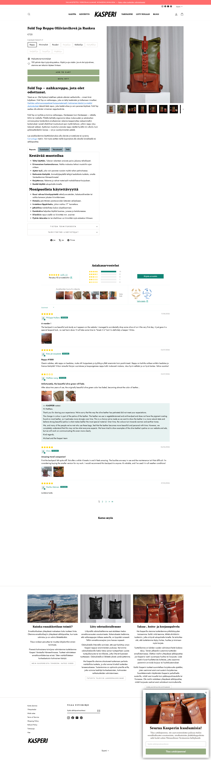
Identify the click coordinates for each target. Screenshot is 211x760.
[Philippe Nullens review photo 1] (46, 338)
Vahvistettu (141, 301)
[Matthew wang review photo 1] (46, 396)
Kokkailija (79, 44)
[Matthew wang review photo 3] (70, 396)
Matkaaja (58, 51)
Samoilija (46, 51)
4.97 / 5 (63, 274)
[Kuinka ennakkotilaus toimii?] (52, 608)
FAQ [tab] (67, 149)
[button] (93, 271)
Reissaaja (67, 44)
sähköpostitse (177, 653)
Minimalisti (43, 44)
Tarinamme (127, 14)
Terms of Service (33, 717)
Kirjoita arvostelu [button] (150, 276)
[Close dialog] (206, 693)
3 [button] (105, 501)
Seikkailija (34, 51)
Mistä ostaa (31, 713)
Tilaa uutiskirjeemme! (176, 751)
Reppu (32, 44)
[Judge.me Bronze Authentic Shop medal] (136, 293)
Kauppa (72, 14)
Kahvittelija (91, 44)
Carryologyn (32, 138)
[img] (47, 314)
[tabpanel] (63, 187)
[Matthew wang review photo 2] (58, 396)
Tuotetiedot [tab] (44, 149)
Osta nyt (63, 79)
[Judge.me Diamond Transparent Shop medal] (147, 293)
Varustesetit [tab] (57, 149)
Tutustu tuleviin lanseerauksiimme (105, 678)
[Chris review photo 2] (58, 471)
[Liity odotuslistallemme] (105, 608)
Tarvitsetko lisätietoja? (63, 232)
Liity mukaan (143, 14)
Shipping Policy (33, 721)
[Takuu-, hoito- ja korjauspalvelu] (158, 608)
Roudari (55, 44)
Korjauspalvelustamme (158, 687)
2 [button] (102, 501)
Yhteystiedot (31, 709)
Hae (28, 732)
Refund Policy (32, 725)
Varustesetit (35, 40)
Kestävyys (84, 14)
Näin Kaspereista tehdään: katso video (53, 663)
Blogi (156, 14)
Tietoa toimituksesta (63, 226)
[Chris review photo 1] (46, 471)
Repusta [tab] (32, 149)
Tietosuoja (31, 728)
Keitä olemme (32, 706)
